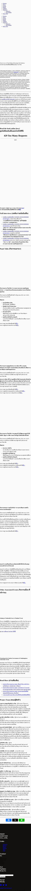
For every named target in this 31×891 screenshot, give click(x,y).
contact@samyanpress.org (6, 887)
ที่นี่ (20, 209)
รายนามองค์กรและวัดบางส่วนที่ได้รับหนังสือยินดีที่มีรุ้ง (16, 694)
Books (4, 7)
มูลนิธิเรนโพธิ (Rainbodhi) (8, 99)
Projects (4, 3)
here (23, 208)
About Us (5, 10)
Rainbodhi (16, 72)
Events (4, 6)
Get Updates (8, 12)
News (4, 4)
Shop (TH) (5, 13)
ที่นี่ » (17, 323)
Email (1, 873)
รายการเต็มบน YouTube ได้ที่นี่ (8, 631)
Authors (5, 8)
